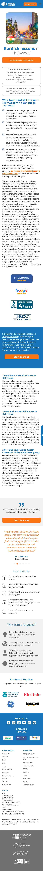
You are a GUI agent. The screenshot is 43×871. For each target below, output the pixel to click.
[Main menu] (39, 4)
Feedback (5, 773)
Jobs (3, 760)
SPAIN (25, 775)
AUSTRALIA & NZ (28, 766)
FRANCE (25, 782)
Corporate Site (7, 769)
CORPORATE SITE (28, 785)
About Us (5, 757)
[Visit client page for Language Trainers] (21, 853)
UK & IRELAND (27, 763)
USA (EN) (26, 754)
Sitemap (5, 781)
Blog (3, 763)
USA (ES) (32, 754)
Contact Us (5, 753)
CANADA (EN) (27, 757)
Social (4, 766)
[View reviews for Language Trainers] (21, 861)
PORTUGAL (27, 779)
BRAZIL (25, 769)
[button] (14, 563)
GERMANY (26, 772)
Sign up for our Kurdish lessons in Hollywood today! (19, 335)
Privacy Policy (6, 784)
